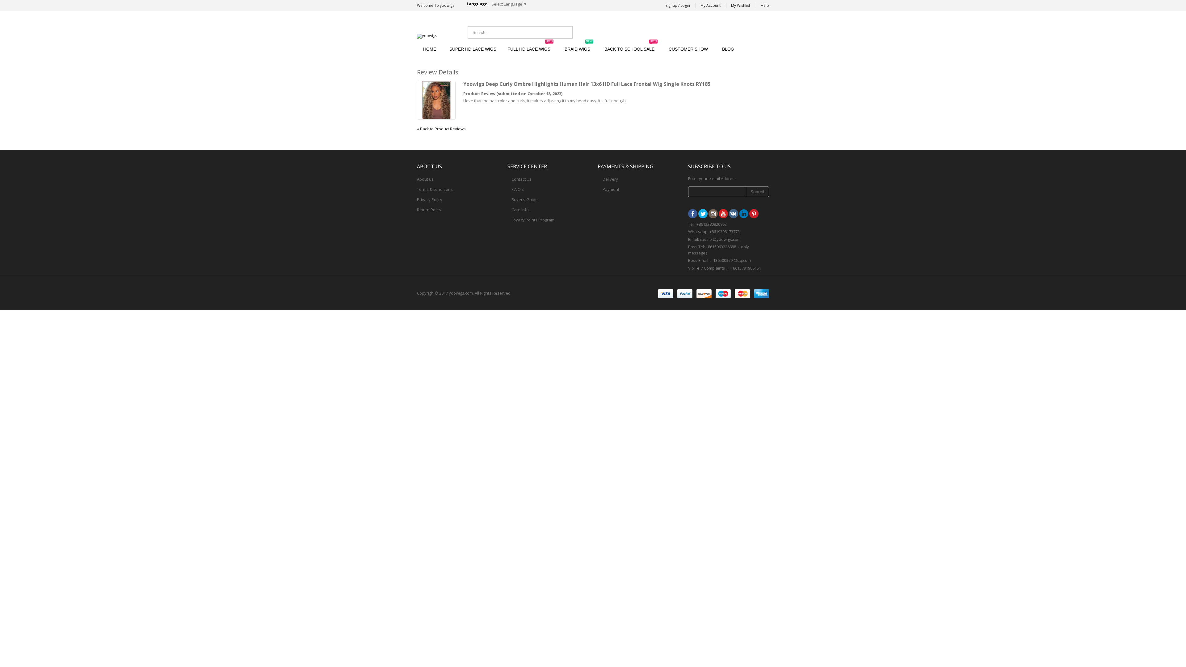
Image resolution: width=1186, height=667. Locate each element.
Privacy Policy (429, 199)
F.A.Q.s (517, 189)
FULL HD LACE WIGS (530, 47)
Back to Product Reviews (441, 129)
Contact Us (521, 179)
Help (765, 5)
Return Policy (429, 209)
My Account (710, 5)
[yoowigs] (427, 36)
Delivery (610, 179)
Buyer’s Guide (524, 199)
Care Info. (520, 209)
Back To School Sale (630, 47)
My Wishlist (740, 5)
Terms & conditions (435, 189)
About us (425, 179)
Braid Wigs (579, 47)
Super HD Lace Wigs (472, 49)
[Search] (566, 32)
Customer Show (688, 49)
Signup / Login (678, 5)
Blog (728, 49)
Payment (611, 189)
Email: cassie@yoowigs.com (718, 32)
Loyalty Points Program (532, 220)
